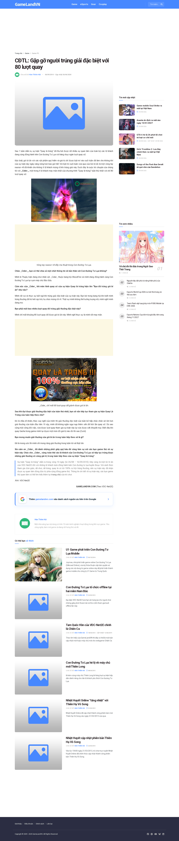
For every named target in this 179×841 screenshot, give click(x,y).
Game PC (35, 53)
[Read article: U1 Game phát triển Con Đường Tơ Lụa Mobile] (38, 564)
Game (74, 4)
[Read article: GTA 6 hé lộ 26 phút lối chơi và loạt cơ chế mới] (127, 139)
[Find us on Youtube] (155, 834)
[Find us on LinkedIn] (163, 834)
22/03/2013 (91, 746)
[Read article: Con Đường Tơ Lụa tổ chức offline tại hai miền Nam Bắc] (38, 602)
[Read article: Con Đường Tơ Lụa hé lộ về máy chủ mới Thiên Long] (38, 677)
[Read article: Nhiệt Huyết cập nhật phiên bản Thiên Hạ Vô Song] (38, 753)
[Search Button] (161, 4)
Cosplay (103, 4)
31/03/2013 (91, 708)
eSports (84, 4)
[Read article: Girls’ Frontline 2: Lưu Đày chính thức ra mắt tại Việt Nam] (127, 153)
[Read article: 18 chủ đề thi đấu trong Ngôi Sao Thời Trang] (141, 247)
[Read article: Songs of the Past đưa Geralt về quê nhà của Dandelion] (127, 168)
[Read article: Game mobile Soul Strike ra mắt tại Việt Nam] (127, 110)
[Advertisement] (89, 31)
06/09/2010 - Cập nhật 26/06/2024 (58, 75)
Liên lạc (50, 824)
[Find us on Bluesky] (160, 834)
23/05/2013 (91, 595)
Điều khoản (29, 824)
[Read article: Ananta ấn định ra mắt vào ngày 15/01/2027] (127, 124)
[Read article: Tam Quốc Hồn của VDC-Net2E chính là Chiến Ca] (38, 640)
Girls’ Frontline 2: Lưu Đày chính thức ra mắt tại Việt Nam (149, 152)
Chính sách (40, 824)
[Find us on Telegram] (152, 834)
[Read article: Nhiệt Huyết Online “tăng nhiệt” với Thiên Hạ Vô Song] (38, 715)
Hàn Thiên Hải (35, 75)
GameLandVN (27, 4)
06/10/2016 (91, 557)
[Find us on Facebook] (148, 834)
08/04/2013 (91, 670)
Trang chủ (18, 53)
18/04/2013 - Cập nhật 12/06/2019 (100, 633)
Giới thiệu (18, 824)
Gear (93, 4)
